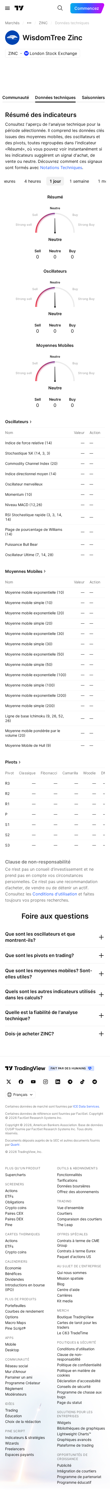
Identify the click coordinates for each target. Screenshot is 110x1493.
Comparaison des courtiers (79, 1219)
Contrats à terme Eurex (76, 1251)
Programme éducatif (74, 1482)
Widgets (64, 1422)
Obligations (14, 1202)
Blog (60, 1284)
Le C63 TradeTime (72, 1333)
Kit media (65, 1301)
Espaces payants (19, 1454)
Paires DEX (14, 1219)
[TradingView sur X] (8, 1081)
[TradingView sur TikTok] (82, 1081)
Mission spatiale (70, 1278)
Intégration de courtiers (76, 1471)
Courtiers (64, 1213)
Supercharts (15, 1174)
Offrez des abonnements (78, 1191)
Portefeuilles (15, 1305)
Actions (11, 1190)
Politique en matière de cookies (76, 1372)
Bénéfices (13, 1273)
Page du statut (69, 1402)
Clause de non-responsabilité (69, 1356)
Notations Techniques (61, 167)
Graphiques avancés (74, 1439)
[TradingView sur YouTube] (33, 1081)
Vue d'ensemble (70, 1207)
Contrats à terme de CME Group (78, 1242)
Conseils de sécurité (74, 1386)
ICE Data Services (86, 1106)
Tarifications (67, 1180)
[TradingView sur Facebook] (21, 1081)
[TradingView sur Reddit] (94, 1081)
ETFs (9, 1196)
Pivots (11, 762)
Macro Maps (15, 1322)
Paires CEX (14, 1213)
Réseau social (16, 1366)
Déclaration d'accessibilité (79, 1381)
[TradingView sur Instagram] (45, 1081)
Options (11, 1317)
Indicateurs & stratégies (25, 1437)
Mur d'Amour (15, 1371)
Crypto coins (15, 1207)
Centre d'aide (68, 1289)
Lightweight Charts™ (74, 1434)
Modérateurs (15, 1394)
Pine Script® (15, 1328)
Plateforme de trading (75, 1445)
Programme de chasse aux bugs (79, 1394)
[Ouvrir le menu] (7, 8)
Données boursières (73, 1186)
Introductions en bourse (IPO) (25, 1287)
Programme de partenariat (79, 1476)
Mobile (10, 1344)
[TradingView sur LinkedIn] (57, 1081)
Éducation (13, 1416)
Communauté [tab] (15, 97)
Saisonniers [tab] (93, 97)
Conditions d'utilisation (54, 893)
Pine (8, 1224)
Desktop (12, 1350)
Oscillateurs (16, 421)
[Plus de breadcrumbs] (29, 23)
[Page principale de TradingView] (19, 8)
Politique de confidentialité (79, 1365)
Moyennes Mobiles (23, 571)
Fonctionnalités (69, 1174)
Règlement (14, 1388)
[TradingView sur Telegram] (70, 1081)
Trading (11, 1410)
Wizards (12, 1443)
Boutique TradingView (75, 1317)
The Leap (65, 1224)
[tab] (32, 181)
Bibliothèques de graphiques (81, 1428)
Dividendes (14, 1279)
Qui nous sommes (71, 1272)
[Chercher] (60, 8)
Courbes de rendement (24, 1311)
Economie (13, 1268)
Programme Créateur (22, 1383)
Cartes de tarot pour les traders (77, 1324)
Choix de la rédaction (23, 1421)
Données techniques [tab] (55, 97)
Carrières (64, 1295)
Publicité (64, 1465)
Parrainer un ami (18, 1377)
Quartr (14, 1144)
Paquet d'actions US (74, 1256)
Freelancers (15, 1449)
